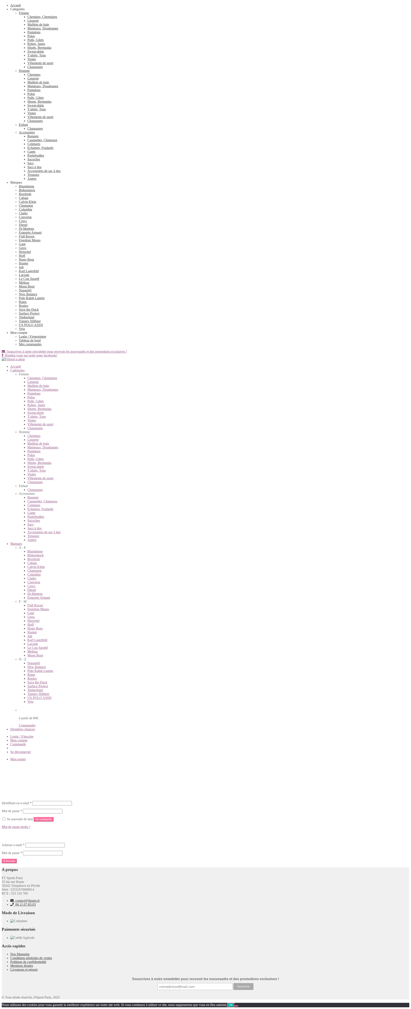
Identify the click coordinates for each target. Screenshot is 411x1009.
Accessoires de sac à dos (44, 171)
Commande (18, 744)
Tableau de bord (30, 340)
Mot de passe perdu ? (16, 827)
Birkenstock (27, 190)
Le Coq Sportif (29, 279)
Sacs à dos (34, 167)
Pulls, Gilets (35, 40)
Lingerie (33, 20)
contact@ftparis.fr (27, 900)
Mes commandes (30, 344)
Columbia (25, 209)
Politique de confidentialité (28, 962)
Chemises (33, 74)
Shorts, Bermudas (39, 47)
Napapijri (25, 290)
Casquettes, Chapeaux (42, 140)
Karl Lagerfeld (29, 271)
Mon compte (18, 740)
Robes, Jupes (36, 44)
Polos (31, 36)
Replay (23, 306)
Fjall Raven (26, 236)
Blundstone (26, 186)
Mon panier (18, 759)
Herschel (25, 252)
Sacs (30, 163)
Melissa (24, 282)
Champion (26, 205)
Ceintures (33, 144)
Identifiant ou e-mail (16, 803)
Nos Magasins (20, 954)
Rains (23, 302)
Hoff (22, 255)
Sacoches (33, 159)
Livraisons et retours (24, 969)
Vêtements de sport (40, 63)
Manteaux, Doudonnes (42, 28)
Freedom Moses (29, 240)
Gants (31, 151)
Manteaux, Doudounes (42, 86)
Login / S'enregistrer (32, 336)
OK (231, 1005)
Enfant (23, 124)
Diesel (23, 225)
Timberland (26, 317)
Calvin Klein (27, 202)
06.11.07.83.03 (25, 904)
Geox (22, 248)
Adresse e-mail (13, 845)
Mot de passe (12, 811)
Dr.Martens (26, 228)
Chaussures (35, 67)
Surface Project (29, 313)
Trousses (33, 175)
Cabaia (23, 198)
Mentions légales (21, 965)
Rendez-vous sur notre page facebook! (30, 355)
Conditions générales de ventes (31, 958)
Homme (24, 71)
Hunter (23, 263)
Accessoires (27, 132)
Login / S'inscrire (21, 736)
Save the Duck (29, 309)
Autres (31, 178)
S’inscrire (9, 861)
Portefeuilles (35, 155)
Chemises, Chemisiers (42, 17)
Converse (25, 217)
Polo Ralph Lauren (32, 298)
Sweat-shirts (35, 51)
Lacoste (24, 275)
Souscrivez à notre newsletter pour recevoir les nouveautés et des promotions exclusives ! (66, 351)
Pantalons (33, 32)
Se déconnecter (20, 752)
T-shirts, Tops (36, 55)
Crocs (23, 221)
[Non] (236, 1006)
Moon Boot (26, 286)
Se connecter (43, 819)
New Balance (28, 294)
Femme (24, 13)
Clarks (23, 213)
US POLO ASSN (31, 325)
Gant (22, 244)
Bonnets (33, 136)
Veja (22, 329)
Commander (27, 725)
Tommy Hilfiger (30, 321)
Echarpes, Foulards (40, 148)
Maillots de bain (38, 24)
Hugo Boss (26, 259)
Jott (21, 267)
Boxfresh (25, 194)
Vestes (31, 59)
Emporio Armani (30, 232)
